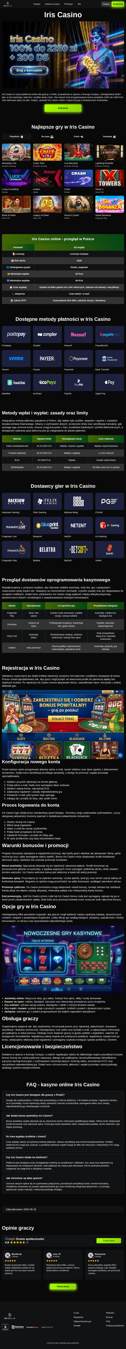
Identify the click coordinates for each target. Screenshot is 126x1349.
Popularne (14, 136)
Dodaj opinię (108, 1241)
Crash (76, 136)
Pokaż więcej (63, 1286)
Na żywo (45, 136)
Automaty (107, 136)
